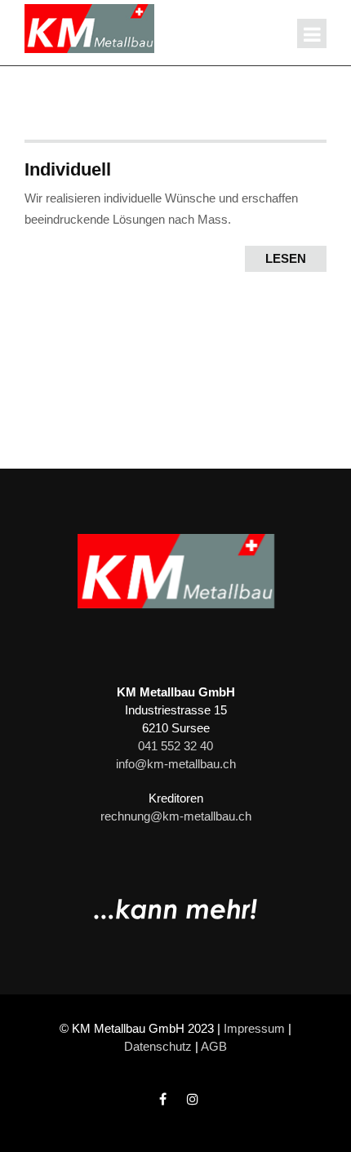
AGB (214, 1046)
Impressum (254, 1028)
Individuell (67, 169)
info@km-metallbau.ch (176, 764)
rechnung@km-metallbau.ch (175, 816)
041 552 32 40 (175, 746)
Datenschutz (158, 1046)
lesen (285, 258)
